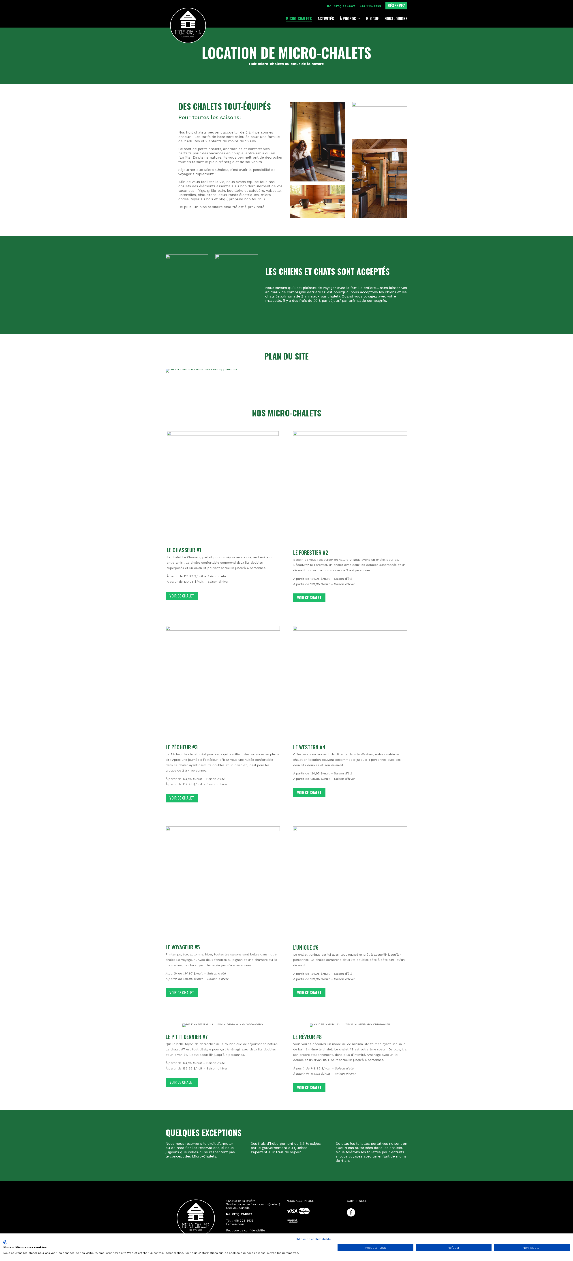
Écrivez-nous (235, 1224)
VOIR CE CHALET (309, 597)
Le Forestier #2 (310, 552)
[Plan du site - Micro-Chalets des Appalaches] (201, 369)
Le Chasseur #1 (184, 550)
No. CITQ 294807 (341, 6)
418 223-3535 (370, 6)
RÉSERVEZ (396, 6)
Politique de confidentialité (312, 1239)
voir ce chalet (181, 596)
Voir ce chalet (309, 1087)
